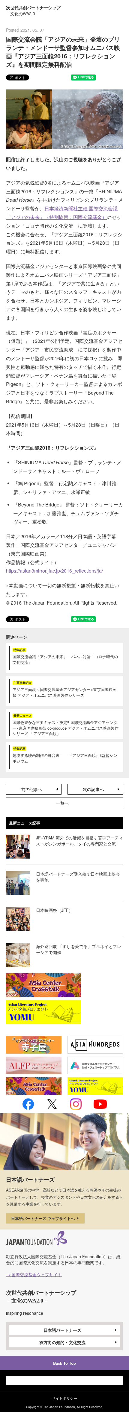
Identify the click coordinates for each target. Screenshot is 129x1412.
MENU (118, 9)
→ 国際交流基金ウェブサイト (34, 1274)
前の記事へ (31, 789)
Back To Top (64, 1363)
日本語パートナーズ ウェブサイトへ (43, 1218)
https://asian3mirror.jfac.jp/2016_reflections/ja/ (54, 570)
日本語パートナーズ (62, 1330)
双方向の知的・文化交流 (62, 1342)
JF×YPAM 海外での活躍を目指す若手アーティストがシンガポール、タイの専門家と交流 (79, 841)
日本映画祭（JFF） (54, 910)
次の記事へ (93, 789)
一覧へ (62, 803)
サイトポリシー (64, 1398)
